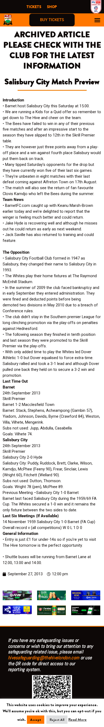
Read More (77, 719)
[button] (97, 20)
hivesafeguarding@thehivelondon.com (43, 657)
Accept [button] (35, 719)
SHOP (52, 6)
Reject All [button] (57, 719)
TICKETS (33, 6)
